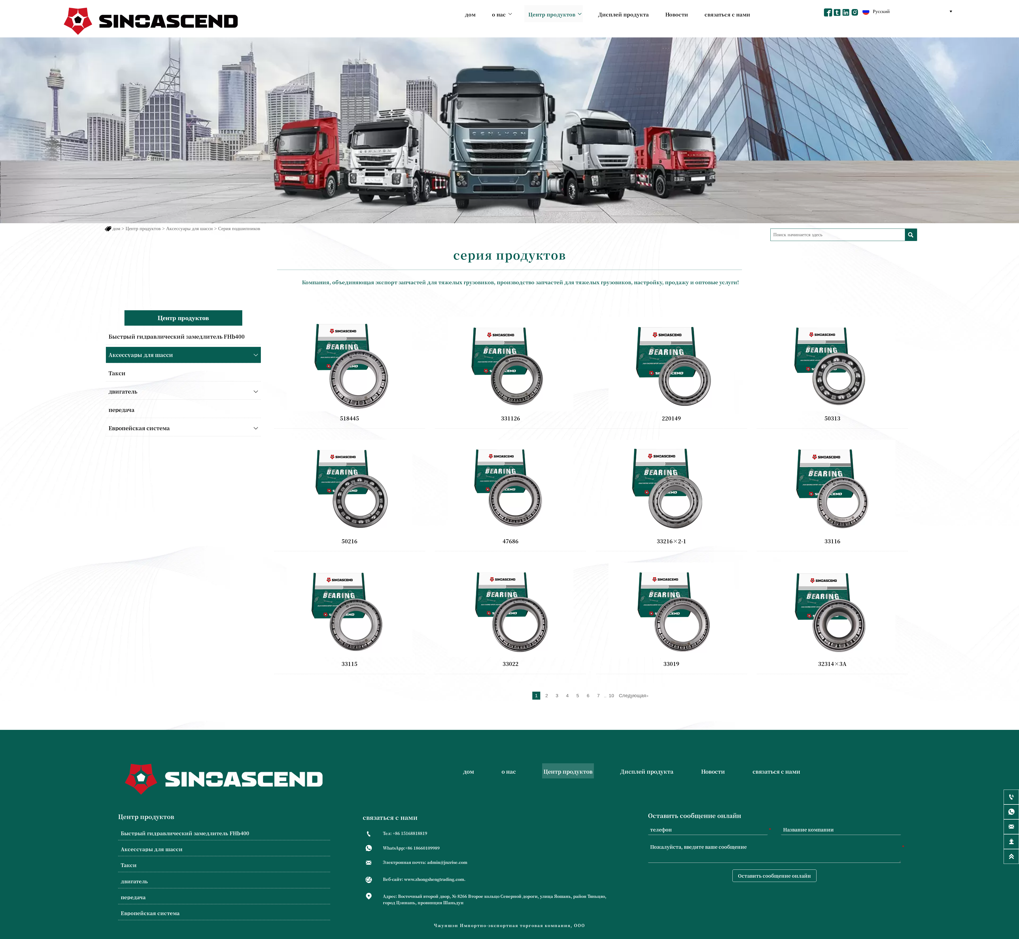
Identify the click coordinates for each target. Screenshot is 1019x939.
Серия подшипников (239, 228)
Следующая (633, 695)
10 (611, 695)
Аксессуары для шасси (189, 228)
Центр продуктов (143, 228)
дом (116, 228)
